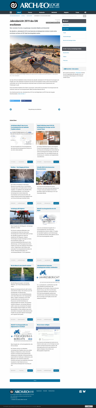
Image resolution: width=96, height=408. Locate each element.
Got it (89, 406)
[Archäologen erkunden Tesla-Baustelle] (59, 109)
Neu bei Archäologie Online (69, 40)
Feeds (64, 32)
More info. (39, 406)
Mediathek (54, 12)
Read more (30, 161)
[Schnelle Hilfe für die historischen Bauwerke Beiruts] (48, 177)
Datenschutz (52, 391)
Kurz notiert (29, 15)
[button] (15, 101)
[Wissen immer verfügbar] (48, 333)
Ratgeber (66, 12)
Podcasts (65, 60)
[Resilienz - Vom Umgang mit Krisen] (22, 176)
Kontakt (45, 391)
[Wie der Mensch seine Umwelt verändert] (22, 274)
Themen (30, 12)
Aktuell (19, 12)
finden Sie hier (21, 94)
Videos (64, 56)
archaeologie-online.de (15, 15)
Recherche (42, 12)
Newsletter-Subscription (72, 69)
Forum (77, 12)
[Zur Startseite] (35, 5)
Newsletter (78, 72)
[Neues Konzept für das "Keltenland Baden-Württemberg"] (11, 109)
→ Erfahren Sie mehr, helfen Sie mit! (18, 399)
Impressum (39, 391)
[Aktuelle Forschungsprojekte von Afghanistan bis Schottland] (22, 335)
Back (35, 380)
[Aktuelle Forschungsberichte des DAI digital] (48, 219)
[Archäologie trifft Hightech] (22, 217)
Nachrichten (66, 25)
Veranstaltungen (67, 36)
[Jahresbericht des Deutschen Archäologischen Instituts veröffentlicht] (48, 276)
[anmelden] (85, 12)
